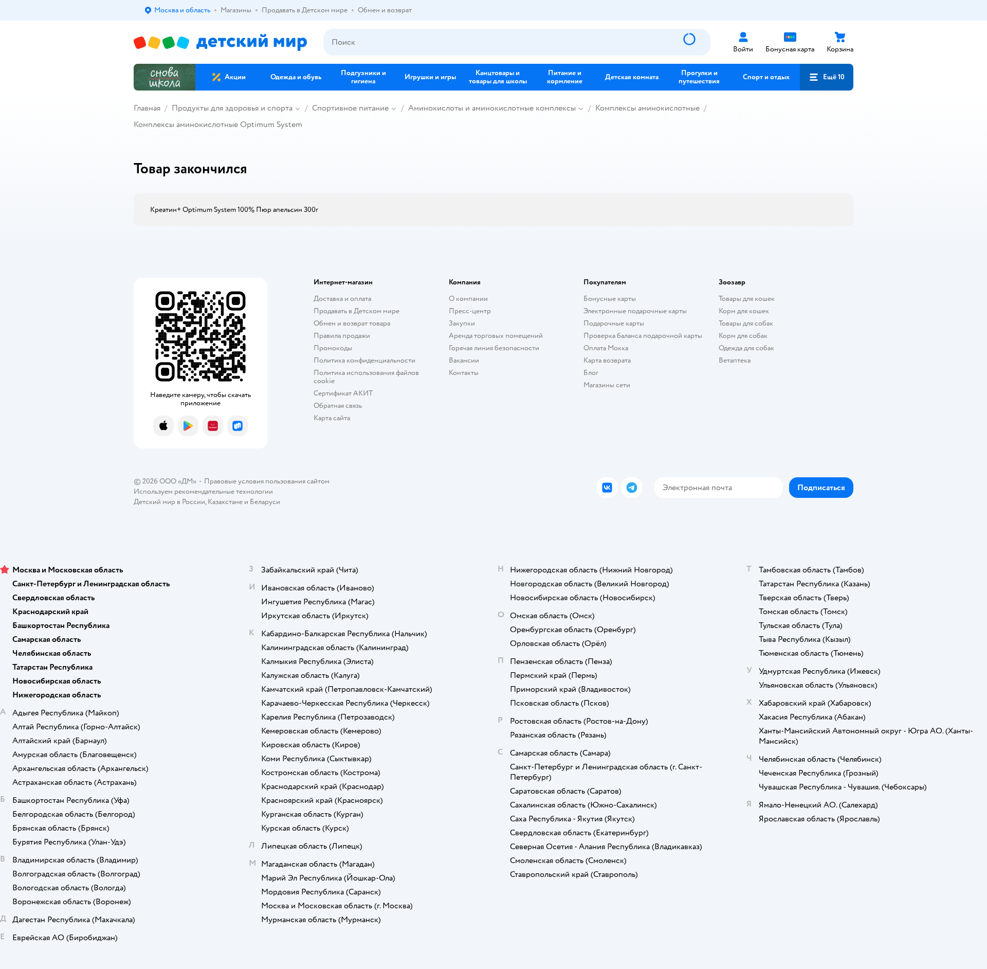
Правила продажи (342, 335)
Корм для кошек (744, 311)
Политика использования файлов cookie (366, 376)
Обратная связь (338, 405)
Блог (590, 372)
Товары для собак (746, 323)
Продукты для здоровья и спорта (232, 108)
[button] (826, 77)
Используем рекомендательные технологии (203, 491)
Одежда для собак (746, 348)
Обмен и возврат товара (352, 323)
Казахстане (225, 501)
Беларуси (265, 501)
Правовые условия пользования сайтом (267, 481)
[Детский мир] (220, 42)
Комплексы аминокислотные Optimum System (218, 124)
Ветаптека (735, 360)
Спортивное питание (350, 108)
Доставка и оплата (342, 298)
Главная (147, 108)
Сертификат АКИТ (343, 393)
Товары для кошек (747, 298)
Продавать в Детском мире (356, 311)
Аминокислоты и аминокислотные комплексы (492, 108)
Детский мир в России (169, 501)
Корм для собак (743, 335)
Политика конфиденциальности (364, 360)
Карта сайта (332, 418)
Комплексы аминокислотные (647, 108)
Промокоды (333, 348)
